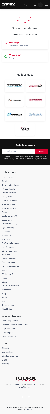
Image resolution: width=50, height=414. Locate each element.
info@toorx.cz (25, 387)
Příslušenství (7, 274)
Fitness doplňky (8, 189)
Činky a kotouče (8, 262)
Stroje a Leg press (9, 251)
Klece (4, 270)
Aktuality (5, 348)
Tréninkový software (10, 185)
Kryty (4, 293)
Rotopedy (6, 239)
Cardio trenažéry (9, 259)
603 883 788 (32, 384)
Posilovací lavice (9, 208)
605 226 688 (14, 384)
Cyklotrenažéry (8, 228)
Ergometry (6, 235)
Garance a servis (9, 336)
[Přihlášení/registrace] (35, 4)
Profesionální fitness (10, 243)
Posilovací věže (8, 204)
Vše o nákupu (7, 352)
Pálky (4, 301)
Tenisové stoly (8, 305)
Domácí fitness (8, 177)
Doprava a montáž (9, 328)
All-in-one (6, 255)
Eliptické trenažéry (9, 224)
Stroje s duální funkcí (10, 286)
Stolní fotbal (7, 309)
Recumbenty (7, 231)
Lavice (4, 278)
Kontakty (5, 364)
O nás (4, 360)
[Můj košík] (40, 4)
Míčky (4, 297)
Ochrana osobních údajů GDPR (15, 325)
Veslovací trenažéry (10, 216)
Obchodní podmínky (10, 321)
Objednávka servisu (10, 356)
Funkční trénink (8, 247)
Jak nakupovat (8, 332)
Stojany (5, 282)
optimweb (29, 410)
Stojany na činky (9, 193)
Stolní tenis (6, 290)
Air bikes (5, 181)
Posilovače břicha (9, 200)
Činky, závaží (7, 197)
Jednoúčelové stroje (10, 266)
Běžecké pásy (7, 220)
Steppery (5, 212)
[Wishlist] (30, 4)
